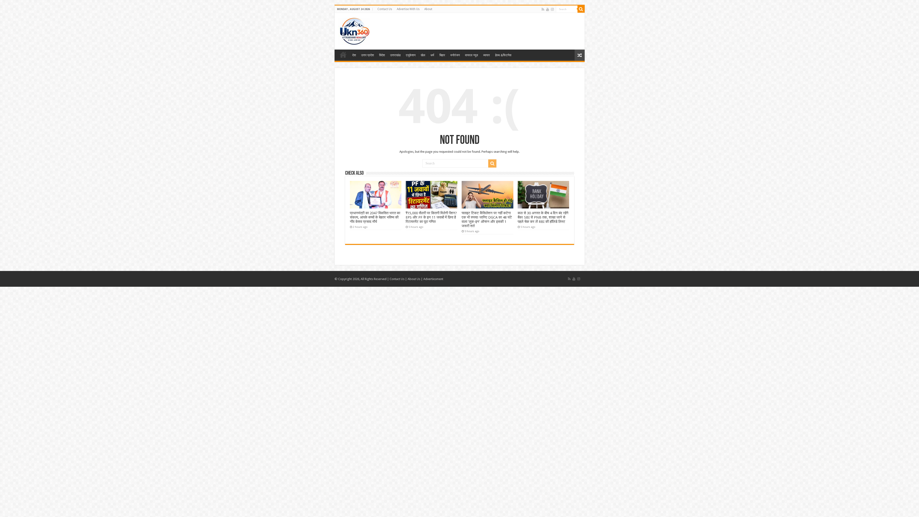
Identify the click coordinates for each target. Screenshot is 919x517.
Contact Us (384, 9)
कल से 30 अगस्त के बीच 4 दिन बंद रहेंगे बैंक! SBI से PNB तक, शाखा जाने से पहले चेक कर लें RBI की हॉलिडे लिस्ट (543, 217)
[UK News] (354, 30)
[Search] (581, 9)
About (428, 9)
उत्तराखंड (395, 55)
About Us (414, 279)
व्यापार (486, 55)
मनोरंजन (455, 55)
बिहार (442, 55)
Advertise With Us (408, 9)
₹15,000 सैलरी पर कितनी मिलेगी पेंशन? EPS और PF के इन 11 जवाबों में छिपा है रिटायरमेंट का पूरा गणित (431, 217)
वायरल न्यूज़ (471, 55)
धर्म (432, 55)
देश (354, 55)
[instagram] (552, 9)
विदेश (382, 55)
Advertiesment (433, 279)
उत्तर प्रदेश (367, 55)
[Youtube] (547, 9)
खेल (423, 55)
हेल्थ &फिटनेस (503, 55)
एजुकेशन (410, 55)
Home (343, 55)
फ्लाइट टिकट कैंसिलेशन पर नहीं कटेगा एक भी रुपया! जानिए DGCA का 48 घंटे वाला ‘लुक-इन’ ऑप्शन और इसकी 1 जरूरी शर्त (487, 219)
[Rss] (543, 9)
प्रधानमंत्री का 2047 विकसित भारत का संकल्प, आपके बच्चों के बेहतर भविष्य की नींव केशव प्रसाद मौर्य (375, 217)
